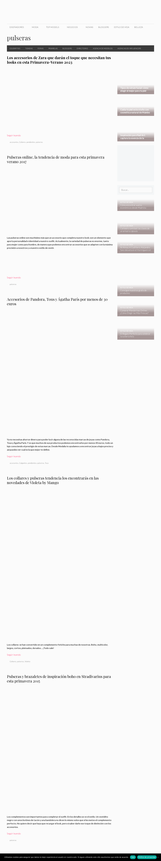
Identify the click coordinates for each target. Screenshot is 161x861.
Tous (47, 463)
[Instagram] (139, 5)
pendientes (31, 142)
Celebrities (14, 48)
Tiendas (29, 48)
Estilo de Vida (121, 27)
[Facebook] (128, 5)
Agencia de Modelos (102, 48)
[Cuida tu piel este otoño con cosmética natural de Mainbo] (135, 114)
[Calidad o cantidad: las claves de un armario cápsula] (134, 232)
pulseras (39, 142)
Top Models (52, 27)
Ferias (40, 48)
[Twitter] (134, 5)
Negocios (72, 27)
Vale (133, 857)
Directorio (82, 48)
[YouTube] (144, 5)
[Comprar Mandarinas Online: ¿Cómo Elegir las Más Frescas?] (134, 314)
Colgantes (23, 463)
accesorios (14, 142)
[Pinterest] (150, 5)
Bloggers (103, 27)
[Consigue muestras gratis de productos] (134, 294)
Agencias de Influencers (129, 48)
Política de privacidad (147, 857)
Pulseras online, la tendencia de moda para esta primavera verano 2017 (55, 159)
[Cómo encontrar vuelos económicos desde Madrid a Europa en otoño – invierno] (134, 209)
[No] (158, 857)
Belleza (138, 27)
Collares (22, 142)
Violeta (27, 661)
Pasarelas (52, 48)
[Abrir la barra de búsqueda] (150, 27)
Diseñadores (16, 27)
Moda (35, 27)
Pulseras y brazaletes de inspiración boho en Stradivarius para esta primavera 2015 (59, 678)
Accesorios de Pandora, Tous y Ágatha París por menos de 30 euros (57, 301)
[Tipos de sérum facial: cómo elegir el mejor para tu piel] (135, 92)
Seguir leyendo (14, 135)
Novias (89, 27)
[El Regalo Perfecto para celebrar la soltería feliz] (134, 338)
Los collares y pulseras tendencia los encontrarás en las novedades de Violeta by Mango (53, 480)
